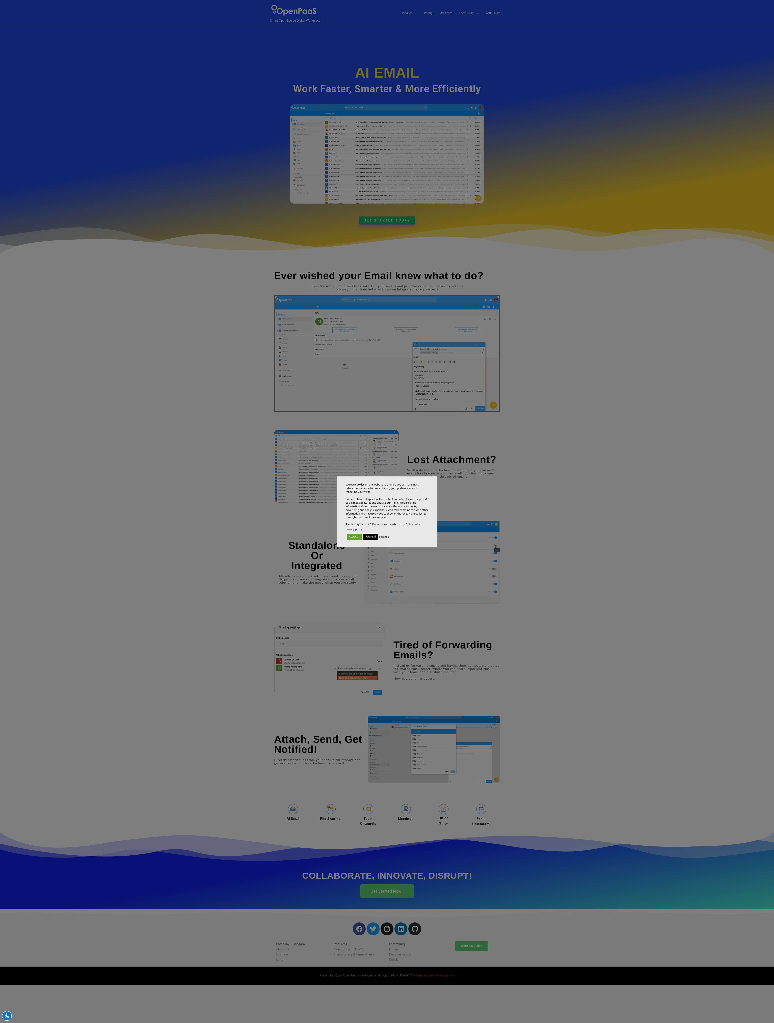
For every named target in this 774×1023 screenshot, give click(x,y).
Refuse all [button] (370, 537)
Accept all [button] (354, 537)
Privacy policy (354, 529)
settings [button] (384, 537)
